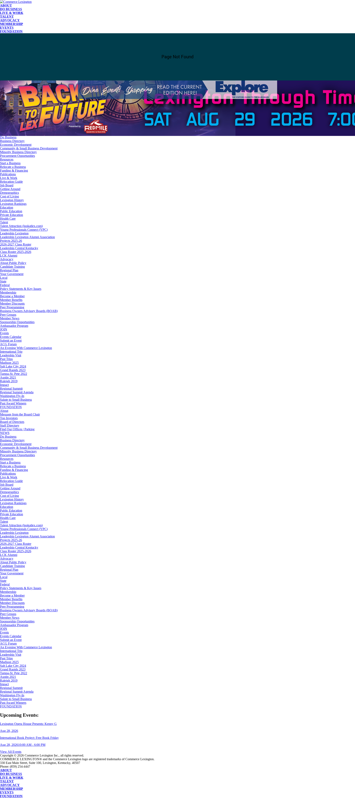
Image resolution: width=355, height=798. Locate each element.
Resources (6, 159)
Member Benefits (11, 300)
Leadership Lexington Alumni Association (27, 237)
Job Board (6, 185)
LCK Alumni (8, 255)
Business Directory (12, 141)
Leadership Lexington (14, 233)
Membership (11, 24)
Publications (8, 174)
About (6, 5)
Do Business (11, 9)
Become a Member (12, 296)
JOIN (3, 329)
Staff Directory (9, 126)
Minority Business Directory (18, 152)
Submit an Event (11, 340)
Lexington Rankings (13, 204)
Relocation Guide (11, 181)
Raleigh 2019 (8, 381)
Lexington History (12, 200)
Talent (7, 16)
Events (7, 27)
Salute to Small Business (16, 399)
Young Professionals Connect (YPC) (24, 229)
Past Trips (6, 359)
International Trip (11, 351)
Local (3, 277)
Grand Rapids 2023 (12, 370)
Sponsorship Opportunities (17, 322)
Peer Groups (8, 314)
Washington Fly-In (12, 396)
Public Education (11, 211)
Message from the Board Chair (20, 115)
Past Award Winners (13, 403)
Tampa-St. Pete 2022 (13, 373)
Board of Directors (12, 122)
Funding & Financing (14, 170)
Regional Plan (9, 270)
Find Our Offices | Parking (17, 130)
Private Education (11, 215)
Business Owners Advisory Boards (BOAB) (29, 311)
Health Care (8, 218)
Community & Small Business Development (29, 148)
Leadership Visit (10, 355)
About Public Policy (13, 263)
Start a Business (10, 163)
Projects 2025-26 (11, 240)
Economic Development (15, 144)
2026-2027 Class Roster (15, 244)
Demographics (9, 192)
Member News (9, 318)
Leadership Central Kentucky (19, 248)
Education (6, 207)
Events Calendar (10, 337)
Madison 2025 (9, 362)
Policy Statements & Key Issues (20, 288)
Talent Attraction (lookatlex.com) (21, 226)
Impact (4, 385)
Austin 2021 (8, 377)
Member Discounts (12, 303)
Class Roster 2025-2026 (15, 252)
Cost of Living (9, 196)
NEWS (4, 133)
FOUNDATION (11, 31)
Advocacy (10, 20)
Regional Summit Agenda (16, 392)
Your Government (11, 274)
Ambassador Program (14, 325)
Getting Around (10, 189)
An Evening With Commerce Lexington (26, 348)
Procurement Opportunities (17, 155)
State (3, 281)
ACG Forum (8, 344)
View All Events (10, 751)
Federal (5, 285)
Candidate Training (12, 266)
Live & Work (11, 13)
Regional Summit (11, 388)
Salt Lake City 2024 (13, 366)
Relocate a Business (13, 167)
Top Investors (9, 119)
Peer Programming (12, 307)
